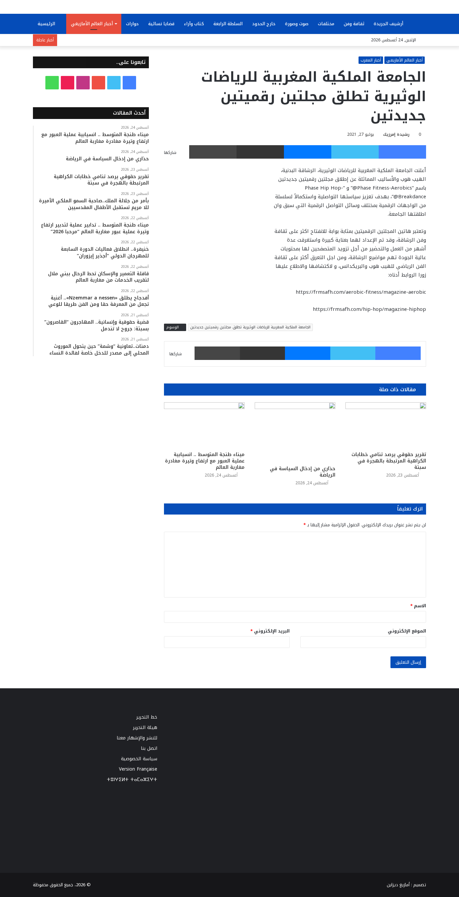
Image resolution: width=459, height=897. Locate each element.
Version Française (138, 769)
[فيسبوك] (402, 152)
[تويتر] (355, 152)
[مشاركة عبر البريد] (260, 152)
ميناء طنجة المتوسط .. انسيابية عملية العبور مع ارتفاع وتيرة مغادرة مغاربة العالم (205, 461)
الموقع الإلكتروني (407, 631)
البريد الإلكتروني (270, 631)
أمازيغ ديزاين (398, 885)
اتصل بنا (149, 748)
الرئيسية (47, 23)
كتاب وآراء (194, 23)
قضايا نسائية (161, 23)
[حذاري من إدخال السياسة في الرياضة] (295, 432)
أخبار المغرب (371, 60)
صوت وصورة (296, 23)
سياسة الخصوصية (139, 759)
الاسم (418, 606)
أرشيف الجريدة (389, 23)
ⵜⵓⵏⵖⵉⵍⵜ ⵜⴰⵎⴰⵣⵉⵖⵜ (132, 779)
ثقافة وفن (354, 23)
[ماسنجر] (307, 152)
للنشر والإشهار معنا (137, 738)
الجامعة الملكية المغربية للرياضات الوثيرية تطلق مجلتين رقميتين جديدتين (250, 327)
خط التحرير (146, 717)
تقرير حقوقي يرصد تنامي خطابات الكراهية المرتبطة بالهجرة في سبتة (388, 461)
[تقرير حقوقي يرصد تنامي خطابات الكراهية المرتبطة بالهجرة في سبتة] (385, 425)
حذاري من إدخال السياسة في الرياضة (302, 472)
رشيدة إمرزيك (396, 134)
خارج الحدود (264, 23)
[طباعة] (213, 152)
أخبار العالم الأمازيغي (92, 23)
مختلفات (326, 23)
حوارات (132, 23)
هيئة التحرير (145, 727)
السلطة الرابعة (228, 23)
